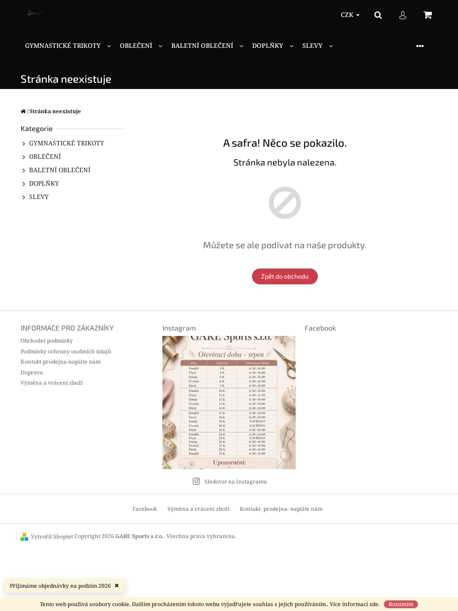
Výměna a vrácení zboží (52, 382)
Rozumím (401, 604)
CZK (348, 14)
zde (373, 604)
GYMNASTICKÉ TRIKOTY (66, 143)
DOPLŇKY (44, 183)
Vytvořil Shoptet (52, 536)
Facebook (144, 509)
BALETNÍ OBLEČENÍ (59, 169)
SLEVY (39, 196)
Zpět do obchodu (285, 276)
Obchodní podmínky (47, 340)
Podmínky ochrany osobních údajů (66, 351)
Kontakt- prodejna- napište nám (281, 509)
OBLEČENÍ (45, 156)
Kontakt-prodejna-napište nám (61, 361)
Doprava (32, 372)
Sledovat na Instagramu (235, 481)
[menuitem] (68, 46)
